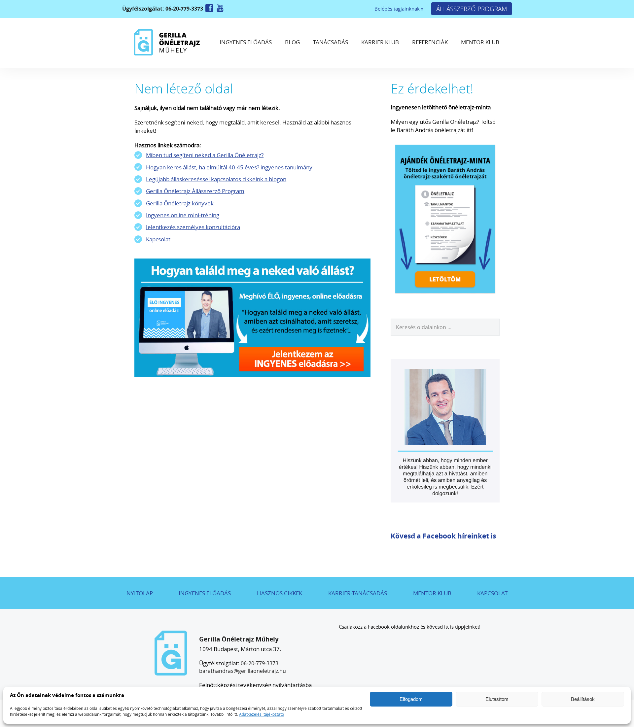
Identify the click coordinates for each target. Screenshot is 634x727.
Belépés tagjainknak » (398, 9)
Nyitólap (139, 593)
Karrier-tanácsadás (357, 593)
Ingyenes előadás (246, 42)
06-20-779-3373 (259, 663)
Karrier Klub (380, 42)
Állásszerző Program (471, 9)
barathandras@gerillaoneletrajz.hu (242, 671)
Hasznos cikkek (279, 593)
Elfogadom (411, 699)
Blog (292, 42)
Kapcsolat (158, 239)
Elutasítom (497, 699)
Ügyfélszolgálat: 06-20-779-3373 (163, 8)
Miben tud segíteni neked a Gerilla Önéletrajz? (205, 155)
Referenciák (430, 42)
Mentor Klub (480, 42)
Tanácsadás (330, 42)
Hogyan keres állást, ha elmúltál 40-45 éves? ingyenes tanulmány (229, 167)
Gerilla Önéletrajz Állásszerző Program (195, 191)
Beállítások (583, 699)
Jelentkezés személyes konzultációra (193, 227)
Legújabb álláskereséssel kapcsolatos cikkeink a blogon (216, 179)
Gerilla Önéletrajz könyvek (180, 203)
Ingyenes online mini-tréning (182, 215)
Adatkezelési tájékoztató (261, 714)
